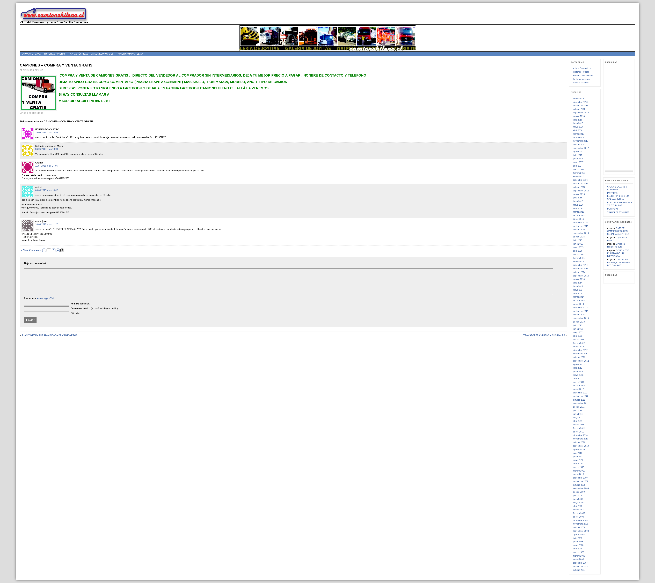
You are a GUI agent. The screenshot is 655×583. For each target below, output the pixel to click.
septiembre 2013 (581, 318)
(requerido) (80, 303)
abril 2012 (578, 378)
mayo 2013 (578, 332)
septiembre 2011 (581, 403)
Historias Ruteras (55, 54)
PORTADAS (612, 209)
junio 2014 (578, 286)
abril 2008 (578, 549)
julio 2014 (577, 283)
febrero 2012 (579, 385)
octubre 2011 (579, 400)
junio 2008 (578, 541)
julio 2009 (577, 495)
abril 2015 (578, 251)
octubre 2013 (579, 314)
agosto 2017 (579, 152)
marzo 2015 (578, 254)
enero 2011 (578, 432)
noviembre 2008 (580, 524)
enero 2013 (578, 347)
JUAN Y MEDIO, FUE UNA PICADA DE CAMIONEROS (49, 335)
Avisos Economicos (102, 54)
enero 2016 (578, 219)
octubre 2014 (579, 272)
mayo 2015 (578, 247)
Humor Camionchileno (130, 54)
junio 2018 (578, 123)
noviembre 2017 (580, 141)
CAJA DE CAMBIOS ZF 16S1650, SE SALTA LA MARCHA (618, 231)
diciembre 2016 (580, 180)
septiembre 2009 (581, 488)
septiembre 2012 (581, 361)
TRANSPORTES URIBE (618, 212)
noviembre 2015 (580, 226)
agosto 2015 (579, 237)
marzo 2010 (578, 467)
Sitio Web (75, 313)
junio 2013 (578, 329)
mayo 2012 (578, 375)
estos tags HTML (46, 298)
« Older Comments (31, 250)
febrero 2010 (579, 471)
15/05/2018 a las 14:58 (46, 132)
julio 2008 (577, 538)
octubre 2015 (579, 229)
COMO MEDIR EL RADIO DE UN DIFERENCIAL (618, 253)
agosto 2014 (579, 279)
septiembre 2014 (581, 276)
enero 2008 (578, 559)
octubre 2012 (579, 357)
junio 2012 (578, 371)
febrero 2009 (579, 513)
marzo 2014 (578, 297)
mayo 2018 (578, 127)
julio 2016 (577, 198)
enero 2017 (578, 176)
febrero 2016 (579, 215)
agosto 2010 (579, 449)
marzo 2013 (578, 339)
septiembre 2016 (581, 191)
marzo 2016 (578, 212)
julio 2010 (577, 453)
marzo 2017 (578, 169)
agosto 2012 (579, 364)
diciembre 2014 (580, 265)
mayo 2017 (578, 162)
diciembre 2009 (580, 478)
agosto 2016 (579, 194)
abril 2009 (578, 506)
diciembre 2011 (580, 393)
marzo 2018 (578, 134)
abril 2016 (578, 208)
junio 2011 (578, 414)
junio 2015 (578, 244)
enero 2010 (578, 474)
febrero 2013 (579, 343)
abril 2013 (578, 336)
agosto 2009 (579, 492)
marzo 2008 (578, 552)
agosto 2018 (579, 116)
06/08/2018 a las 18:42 (46, 190)
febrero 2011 (579, 428)
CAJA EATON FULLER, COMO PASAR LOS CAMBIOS (618, 262)
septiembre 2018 (581, 112)
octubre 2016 (579, 187)
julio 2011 (577, 410)
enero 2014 (578, 304)
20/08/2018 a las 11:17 (46, 224)
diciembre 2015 (580, 222)
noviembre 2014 (580, 268)
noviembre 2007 (580, 566)
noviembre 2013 (580, 311)
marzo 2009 (578, 510)
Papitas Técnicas (78, 54)
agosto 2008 (579, 534)
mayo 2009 (578, 503)
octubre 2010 (579, 442)
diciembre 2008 (580, 520)
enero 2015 (578, 261)
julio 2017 (577, 155)
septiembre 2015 (581, 233)
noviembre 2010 (580, 439)
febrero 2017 (579, 173)
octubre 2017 (579, 144)
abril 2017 (578, 166)
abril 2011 (577, 421)
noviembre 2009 (580, 481)
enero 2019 (578, 98)
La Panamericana (31, 54)
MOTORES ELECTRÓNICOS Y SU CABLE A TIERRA (618, 196)
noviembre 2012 (580, 354)
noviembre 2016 (580, 183)
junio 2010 (578, 456)
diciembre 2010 (580, 435)
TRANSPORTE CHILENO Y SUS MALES (544, 335)
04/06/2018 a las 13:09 (46, 149)
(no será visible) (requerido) (94, 308)
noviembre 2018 (580, 105)
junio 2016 (578, 201)
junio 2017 (578, 159)
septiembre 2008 (581, 531)
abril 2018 (578, 130)
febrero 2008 (579, 556)
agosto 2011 (579, 407)
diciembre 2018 (580, 102)
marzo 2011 (578, 424)
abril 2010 (578, 463)
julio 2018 (577, 120)
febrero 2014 (579, 300)
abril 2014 (578, 293)
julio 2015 (577, 240)
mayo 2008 (578, 545)
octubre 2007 (579, 570)
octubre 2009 (579, 485)
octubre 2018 (579, 109)
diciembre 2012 (580, 350)
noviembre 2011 (580, 396)
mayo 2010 (578, 460)
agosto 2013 (579, 322)
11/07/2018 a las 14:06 (46, 166)
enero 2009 (578, 517)
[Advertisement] (364, 15)
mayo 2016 (578, 205)
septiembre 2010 (581, 446)
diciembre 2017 (580, 137)
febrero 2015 (579, 258)
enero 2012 (578, 389)
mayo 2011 (578, 417)
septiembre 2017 (581, 148)
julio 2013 (577, 325)
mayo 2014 (578, 290)
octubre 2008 (579, 527)
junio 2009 (578, 499)
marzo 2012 (578, 382)
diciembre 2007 (580, 563)
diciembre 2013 (580, 308)
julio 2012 (577, 368)
